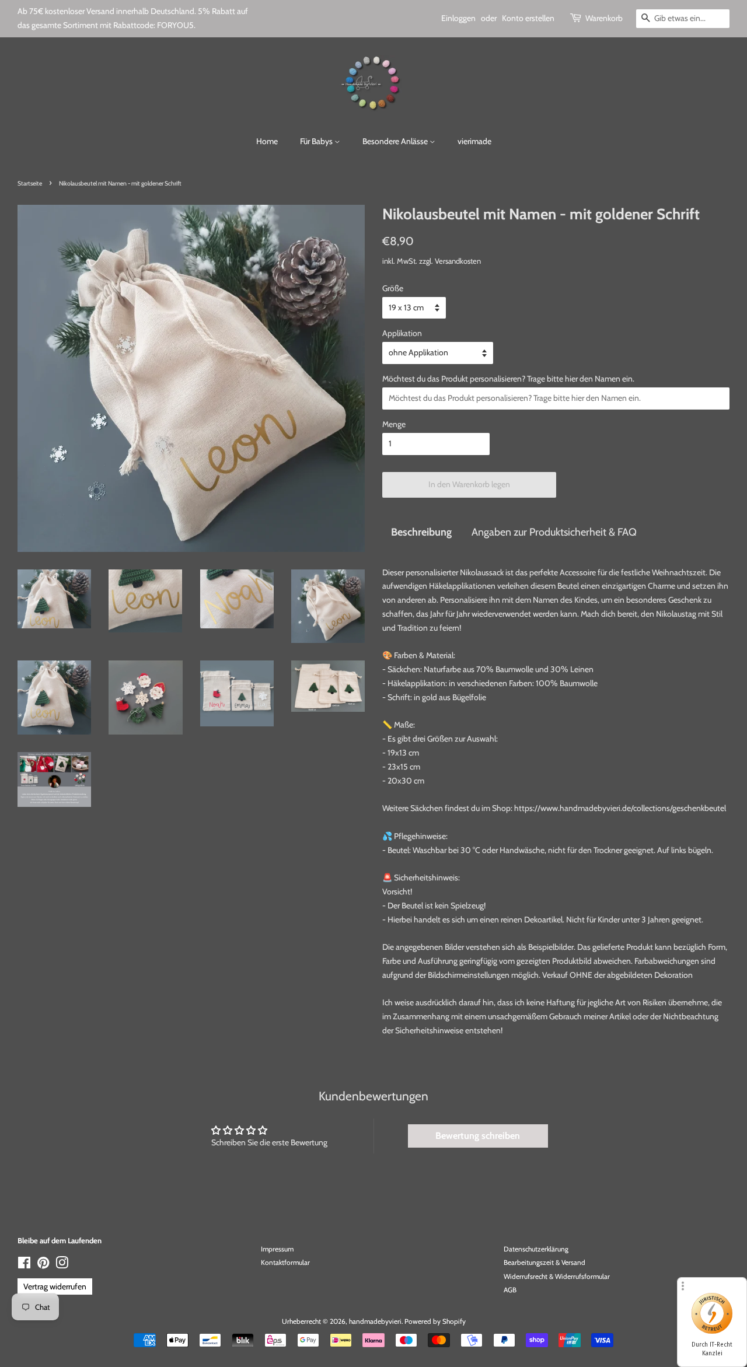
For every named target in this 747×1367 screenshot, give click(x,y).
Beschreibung (421, 532)
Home (267, 141)
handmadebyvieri (375, 1321)
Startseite (30, 183)
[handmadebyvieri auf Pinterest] (43, 1265)
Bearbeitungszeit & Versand (544, 1262)
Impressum (277, 1249)
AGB (510, 1290)
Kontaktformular (285, 1262)
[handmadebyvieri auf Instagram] (61, 1265)
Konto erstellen (528, 18)
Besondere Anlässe (396, 141)
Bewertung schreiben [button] (477, 1135)
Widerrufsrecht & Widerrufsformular (557, 1276)
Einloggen (458, 18)
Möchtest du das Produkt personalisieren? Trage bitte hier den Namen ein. (508, 378)
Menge (394, 424)
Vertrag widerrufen (54, 1286)
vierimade (474, 141)
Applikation (402, 333)
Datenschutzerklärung (536, 1249)
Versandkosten (458, 260)
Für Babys (317, 141)
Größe (392, 288)
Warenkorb (604, 18)
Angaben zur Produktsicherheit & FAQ (554, 532)
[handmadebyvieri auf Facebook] (24, 1265)
